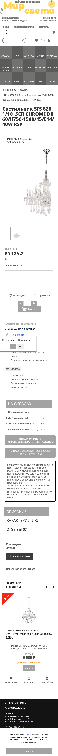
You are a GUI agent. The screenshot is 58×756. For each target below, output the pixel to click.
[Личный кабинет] (49, 40)
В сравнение (43, 295)
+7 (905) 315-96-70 (48, 18)
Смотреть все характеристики (21, 324)
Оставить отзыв (20, 556)
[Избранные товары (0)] (36, 40)
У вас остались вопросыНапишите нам (30, 452)
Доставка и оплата (24, 26)
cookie (27, 734)
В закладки (19, 295)
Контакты (44, 26)
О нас (6, 26)
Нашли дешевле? (14, 265)
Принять (29, 751)
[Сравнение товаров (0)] (42, 40)
